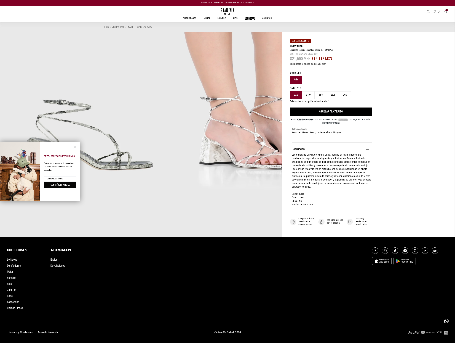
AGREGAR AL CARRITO (331, 112)
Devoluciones (57, 266)
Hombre (11, 278)
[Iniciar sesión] (439, 11)
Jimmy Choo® (118, 27)
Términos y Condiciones (20, 332)
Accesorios (13, 302)
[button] (428, 11)
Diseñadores (14, 266)
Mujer (130, 27)
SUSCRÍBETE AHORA (60, 184)
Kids (9, 284)
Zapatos (11, 290)
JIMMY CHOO (296, 46)
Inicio (106, 27)
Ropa (10, 296)
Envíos (53, 260)
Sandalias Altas (144, 27)
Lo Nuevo (12, 260)
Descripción (298, 149)
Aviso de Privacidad (48, 332)
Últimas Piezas (15, 308)
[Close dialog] (75, 147)
